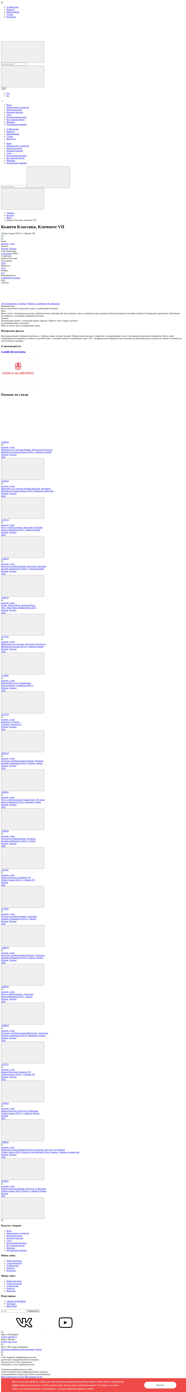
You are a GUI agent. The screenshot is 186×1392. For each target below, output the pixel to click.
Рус (3, 89)
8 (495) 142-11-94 (9, 1342)
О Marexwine (13, 7)
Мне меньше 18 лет (34, 1377)
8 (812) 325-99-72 (9, 1337)
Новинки (11, 122)
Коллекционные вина (17, 117)
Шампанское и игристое (18, 107)
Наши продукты (14, 1261)
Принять (160, 1385)
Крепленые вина (14, 110)
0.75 (3, 273)
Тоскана (12, 248)
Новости (11, 9)
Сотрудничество (14, 1263)
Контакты (11, 17)
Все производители (16, 119)
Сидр (9, 115)
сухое (12, 244)
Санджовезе (6, 253)
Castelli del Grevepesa (10, 278)
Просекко (11, 1304)
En (8, 96)
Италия (4, 248)
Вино (9, 105)
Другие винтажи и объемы (13, 303)
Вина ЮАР (12, 1306)
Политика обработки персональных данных (21, 1349)
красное (4, 244)
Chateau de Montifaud (16, 1301)
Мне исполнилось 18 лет (12, 1377)
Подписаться (33, 1311)
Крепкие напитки (15, 112)
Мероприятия (13, 12)
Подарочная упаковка (17, 124)
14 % (3, 268)
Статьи (10, 14)
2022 (3, 263)
